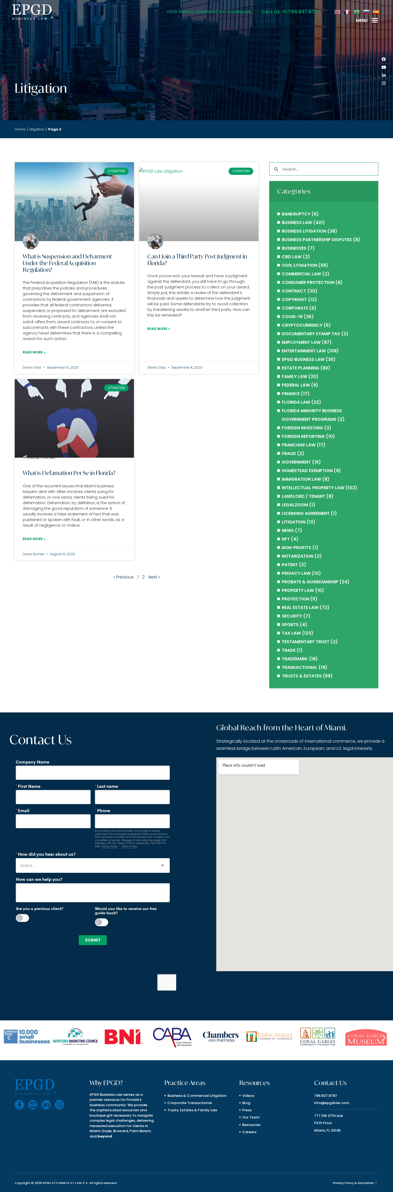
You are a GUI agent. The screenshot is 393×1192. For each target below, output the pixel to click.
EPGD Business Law (303, 359)
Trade (288, 650)
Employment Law (301, 342)
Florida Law (296, 402)
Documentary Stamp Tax (311, 334)
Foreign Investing (302, 428)
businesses (294, 248)
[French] (347, 12)
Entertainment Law (304, 351)
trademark (295, 659)
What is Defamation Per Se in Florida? (69, 472)
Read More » (34, 352)
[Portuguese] (356, 12)
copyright (294, 299)
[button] (375, 20)
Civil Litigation (299, 265)
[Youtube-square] (32, 1104)
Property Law (298, 590)
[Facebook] (384, 59)
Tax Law (291, 633)
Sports (290, 625)
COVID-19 (292, 317)
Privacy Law (296, 573)
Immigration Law (301, 479)
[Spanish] (376, 12)
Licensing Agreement (306, 513)
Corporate (295, 308)
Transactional (299, 667)
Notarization (297, 556)
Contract (294, 291)
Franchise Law (298, 445)
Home (20, 129)
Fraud (289, 453)
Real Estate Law (300, 607)
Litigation (36, 129)
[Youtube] (384, 67)
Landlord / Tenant (303, 496)
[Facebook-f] (19, 1104)
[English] (337, 12)
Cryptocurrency (302, 325)
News (288, 530)
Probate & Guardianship (310, 582)
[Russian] (366, 12)
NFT (286, 539)
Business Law (297, 222)
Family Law (294, 376)
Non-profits (296, 548)
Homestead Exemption (307, 471)
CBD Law (292, 257)
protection (295, 599)
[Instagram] (384, 83)
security (292, 616)
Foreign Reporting (303, 436)
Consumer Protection (308, 282)
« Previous (123, 577)
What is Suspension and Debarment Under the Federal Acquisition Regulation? (67, 263)
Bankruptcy (296, 214)
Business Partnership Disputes (317, 240)
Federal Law (296, 385)
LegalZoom (295, 505)
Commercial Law (301, 274)
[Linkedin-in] (384, 75)
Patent (290, 565)
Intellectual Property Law (313, 488)
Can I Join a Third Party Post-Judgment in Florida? (197, 260)
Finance (291, 394)
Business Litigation (304, 231)
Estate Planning (300, 368)
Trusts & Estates (302, 676)
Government (296, 462)
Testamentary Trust (305, 642)
